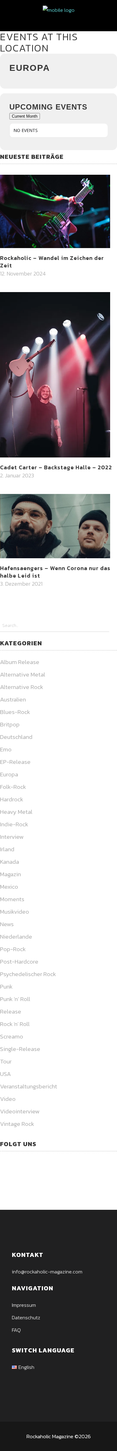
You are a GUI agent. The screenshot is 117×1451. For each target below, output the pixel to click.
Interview (12, 836)
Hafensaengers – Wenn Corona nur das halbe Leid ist (55, 572)
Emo (6, 749)
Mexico (9, 886)
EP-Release (15, 761)
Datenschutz (26, 1317)
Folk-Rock (13, 786)
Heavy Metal (16, 811)
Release (10, 1011)
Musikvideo (14, 911)
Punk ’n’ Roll (15, 999)
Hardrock (11, 799)
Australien (13, 699)
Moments (12, 899)
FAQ (16, 1330)
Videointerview (20, 1111)
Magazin (10, 874)
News (7, 924)
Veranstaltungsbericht (28, 1086)
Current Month (24, 116)
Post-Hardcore (19, 961)
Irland (7, 849)
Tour (6, 1061)
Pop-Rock (13, 949)
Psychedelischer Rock (28, 974)
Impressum (24, 1305)
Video (8, 1098)
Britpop (10, 724)
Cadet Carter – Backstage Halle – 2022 (56, 467)
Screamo (11, 1036)
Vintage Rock (17, 1123)
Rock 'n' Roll (15, 1023)
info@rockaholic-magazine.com (47, 1272)
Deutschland (16, 736)
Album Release (19, 662)
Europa (9, 774)
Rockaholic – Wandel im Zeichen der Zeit (52, 262)
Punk (6, 986)
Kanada (9, 861)
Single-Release (20, 1048)
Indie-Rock (14, 824)
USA (5, 1073)
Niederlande (16, 936)
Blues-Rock (15, 711)
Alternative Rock (21, 686)
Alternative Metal (22, 674)
